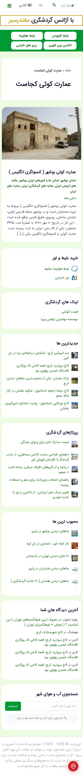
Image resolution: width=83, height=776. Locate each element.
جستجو (13, 706)
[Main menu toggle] (9, 6)
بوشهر (23, 180)
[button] (54, 5)
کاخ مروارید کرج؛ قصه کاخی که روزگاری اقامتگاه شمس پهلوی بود (46, 642)
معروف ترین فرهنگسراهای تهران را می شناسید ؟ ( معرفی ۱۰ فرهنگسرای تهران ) (42, 622)
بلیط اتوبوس (60, 36)
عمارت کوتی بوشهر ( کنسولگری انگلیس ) (42, 172)
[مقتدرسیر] (41, 20)
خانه (68, 70)
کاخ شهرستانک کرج (49, 632)
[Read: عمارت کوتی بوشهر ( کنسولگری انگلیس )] (41, 133)
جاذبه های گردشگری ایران (37, 186)
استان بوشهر (68, 180)
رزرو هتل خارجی (26, 45)
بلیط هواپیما (27, 36)
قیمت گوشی (70, 312)
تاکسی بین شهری (60, 45)
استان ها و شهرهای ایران (43, 180)
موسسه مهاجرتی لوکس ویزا (59, 319)
